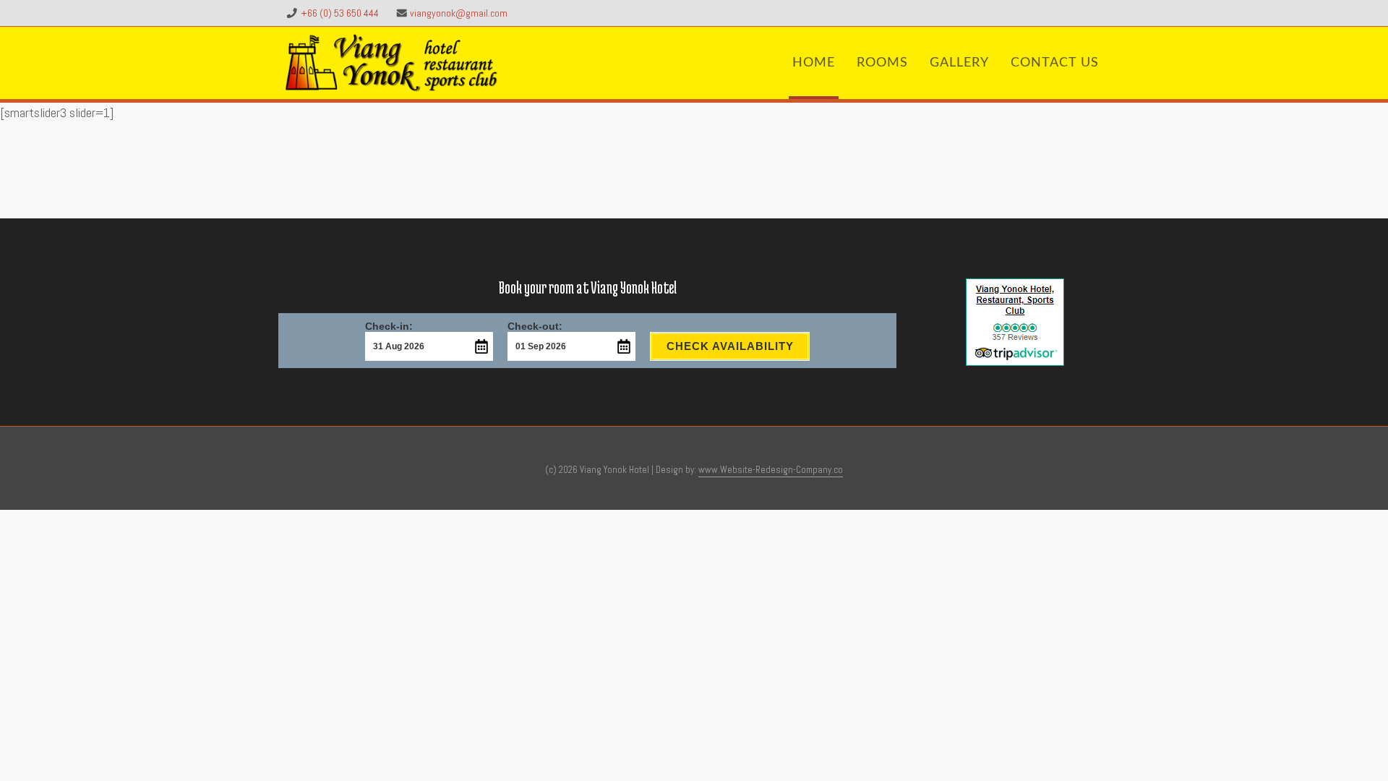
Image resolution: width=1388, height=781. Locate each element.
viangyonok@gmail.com (458, 13)
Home (813, 62)
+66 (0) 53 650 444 (340, 13)
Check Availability (730, 346)
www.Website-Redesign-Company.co (770, 470)
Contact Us (1055, 62)
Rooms (882, 62)
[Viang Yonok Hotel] (392, 63)
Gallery (959, 62)
